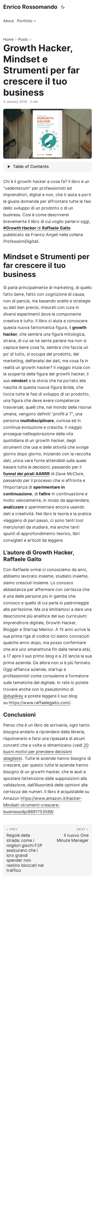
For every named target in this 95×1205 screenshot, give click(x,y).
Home (8, 39)
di (37, 227)
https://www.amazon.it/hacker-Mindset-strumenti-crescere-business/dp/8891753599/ (42, 805)
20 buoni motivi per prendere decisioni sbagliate (46, 752)
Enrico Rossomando (30, 6)
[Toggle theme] (62, 7)
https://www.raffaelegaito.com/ (39, 702)
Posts (23, 39)
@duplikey (13, 696)
